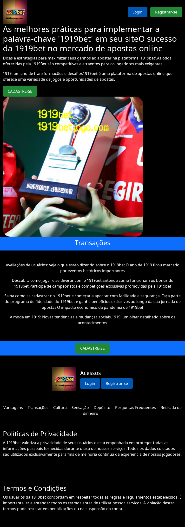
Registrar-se (166, 12)
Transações (38, 407)
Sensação (80, 407)
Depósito (102, 407)
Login (137, 12)
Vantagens (13, 407)
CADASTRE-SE (20, 91)
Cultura (60, 407)
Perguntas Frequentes (135, 407)
